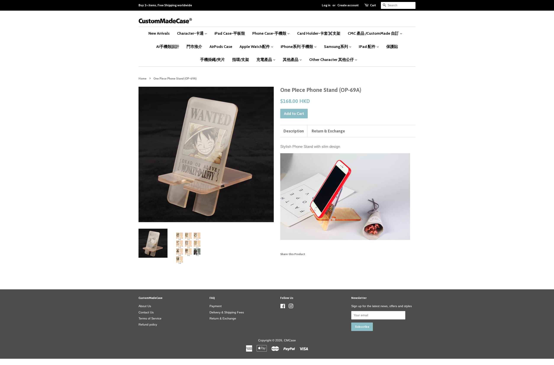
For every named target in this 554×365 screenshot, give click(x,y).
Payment (215, 306)
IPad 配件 (367, 46)
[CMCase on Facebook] (282, 307)
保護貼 (392, 46)
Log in (326, 5)
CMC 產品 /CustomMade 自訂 (374, 33)
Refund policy (147, 324)
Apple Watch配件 (255, 46)
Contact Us (146, 312)
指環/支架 (240, 59)
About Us (144, 306)
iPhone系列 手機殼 (297, 46)
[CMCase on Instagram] (290, 307)
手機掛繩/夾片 (212, 59)
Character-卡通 (191, 33)
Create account (348, 5)
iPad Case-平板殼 (229, 33)
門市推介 (194, 46)
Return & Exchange (328, 131)
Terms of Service (149, 318)
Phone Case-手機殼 (269, 33)
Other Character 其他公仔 (332, 59)
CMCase (290, 340)
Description (293, 131)
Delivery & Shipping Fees (226, 312)
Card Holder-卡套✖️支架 (318, 33)
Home (142, 78)
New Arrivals (159, 33)
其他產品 (291, 59)
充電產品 (264, 59)
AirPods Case (220, 46)
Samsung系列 (336, 46)
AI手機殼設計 (167, 46)
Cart (373, 5)
